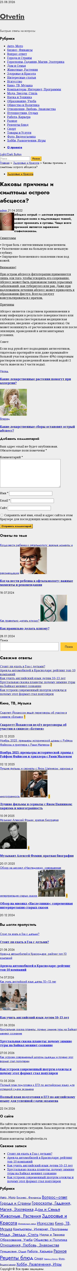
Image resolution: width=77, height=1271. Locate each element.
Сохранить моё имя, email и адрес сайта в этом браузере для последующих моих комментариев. (36, 517)
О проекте (14, 147)
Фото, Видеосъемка (21, 136)
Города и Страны (19, 58)
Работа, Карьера (18, 117)
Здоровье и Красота (21, 74)
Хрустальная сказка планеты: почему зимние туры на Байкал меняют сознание (37, 684)
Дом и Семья (16, 66)
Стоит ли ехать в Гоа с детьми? (22, 666)
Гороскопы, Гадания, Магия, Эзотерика (35, 62)
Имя (4, 493)
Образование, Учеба (21, 101)
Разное (12, 121)
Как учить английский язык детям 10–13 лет (33, 678)
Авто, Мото (15, 46)
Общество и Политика (23, 105)
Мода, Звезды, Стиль (22, 93)
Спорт (11, 129)
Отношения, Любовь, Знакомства (31, 109)
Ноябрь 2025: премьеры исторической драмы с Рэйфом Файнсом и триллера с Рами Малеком (36, 742)
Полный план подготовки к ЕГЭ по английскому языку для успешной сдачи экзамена (37, 1099)
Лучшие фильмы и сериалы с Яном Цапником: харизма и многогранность (36, 806)
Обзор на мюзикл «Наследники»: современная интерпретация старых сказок (36, 905)
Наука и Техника (19, 97)
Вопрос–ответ (17, 54)
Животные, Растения (22, 70)
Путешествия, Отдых (22, 113)
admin (4, 210)
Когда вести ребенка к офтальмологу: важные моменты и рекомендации (36, 583)
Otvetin (12, 16)
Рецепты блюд (17, 125)
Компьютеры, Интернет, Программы (34, 89)
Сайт (3, 508)
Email (5, 500)
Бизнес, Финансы (20, 50)
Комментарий (11, 457)
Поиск (4, 640)
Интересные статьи (21, 77)
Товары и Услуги (19, 133)
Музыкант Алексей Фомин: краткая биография (29, 820)
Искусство (14, 81)
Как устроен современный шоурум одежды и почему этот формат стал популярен (33, 692)
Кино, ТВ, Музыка (20, 85)
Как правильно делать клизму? (20, 621)
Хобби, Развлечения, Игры (26, 140)
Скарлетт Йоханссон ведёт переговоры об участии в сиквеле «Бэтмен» (33, 727)
